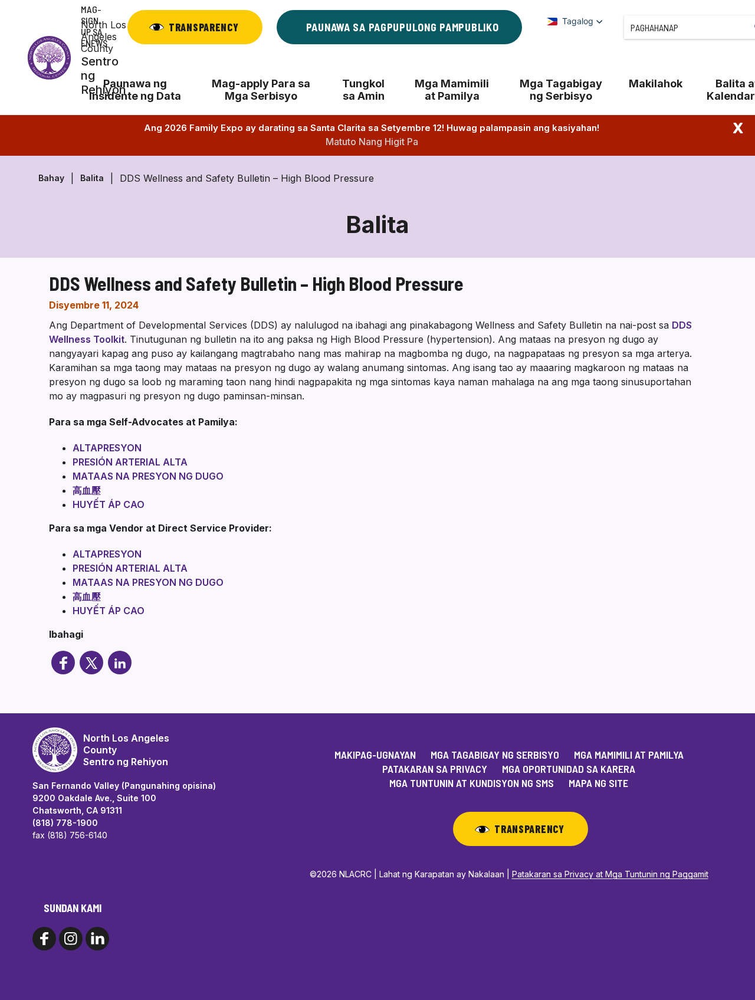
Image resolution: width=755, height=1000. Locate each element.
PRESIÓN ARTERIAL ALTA (130, 462)
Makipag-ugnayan (375, 754)
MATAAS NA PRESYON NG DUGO (148, 476)
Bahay (51, 178)
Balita (92, 178)
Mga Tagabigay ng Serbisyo (561, 89)
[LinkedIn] (120, 662)
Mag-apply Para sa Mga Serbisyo (261, 89)
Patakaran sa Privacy (434, 768)
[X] (91, 662)
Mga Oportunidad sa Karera (568, 768)
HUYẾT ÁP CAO (109, 504)
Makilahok (655, 83)
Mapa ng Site (598, 782)
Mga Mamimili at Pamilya (452, 89)
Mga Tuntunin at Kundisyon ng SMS (471, 782)
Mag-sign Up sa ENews (94, 26)
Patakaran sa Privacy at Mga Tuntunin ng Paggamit (610, 874)
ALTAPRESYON (107, 448)
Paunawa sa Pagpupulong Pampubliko (402, 27)
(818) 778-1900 (65, 823)
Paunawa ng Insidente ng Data (135, 89)
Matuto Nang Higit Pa (372, 141)
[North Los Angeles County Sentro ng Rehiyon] (49, 58)
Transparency (204, 27)
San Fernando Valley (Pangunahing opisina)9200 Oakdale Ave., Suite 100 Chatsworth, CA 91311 (124, 798)
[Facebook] (63, 662)
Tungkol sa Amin (363, 89)
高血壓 (87, 490)
